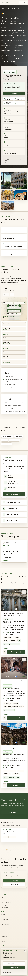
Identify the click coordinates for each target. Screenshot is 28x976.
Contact (3, 941)
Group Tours (4, 917)
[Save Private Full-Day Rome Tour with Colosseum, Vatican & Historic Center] (24, 592)
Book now (15, 718)
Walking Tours (5, 919)
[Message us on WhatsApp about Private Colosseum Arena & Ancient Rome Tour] (4, 718)
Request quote (13, 93)
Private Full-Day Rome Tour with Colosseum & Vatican (13, 833)
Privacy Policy (4, 934)
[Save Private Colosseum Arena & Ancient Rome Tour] (24, 659)
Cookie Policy (4, 936)
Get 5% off (13, 967)
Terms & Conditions (6, 939)
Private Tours (6, 8)
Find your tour (4, 907)
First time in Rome (5, 905)
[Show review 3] (7, 560)
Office (6, 294)
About (2, 900)
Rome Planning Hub (6, 902)
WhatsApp (18, 162)
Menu (24, 2)
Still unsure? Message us (13, 494)
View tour (6, 840)
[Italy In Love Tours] (5, 2)
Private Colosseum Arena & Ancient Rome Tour (12, 682)
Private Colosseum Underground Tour (9, 748)
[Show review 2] (4, 560)
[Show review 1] (3, 560)
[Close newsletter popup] (25, 951)
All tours (3, 914)
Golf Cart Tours (5, 924)
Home (2, 897)
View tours (13, 884)
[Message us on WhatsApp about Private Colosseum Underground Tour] (4, 785)
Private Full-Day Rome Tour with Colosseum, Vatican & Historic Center (13, 615)
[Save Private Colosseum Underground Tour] (24, 725)
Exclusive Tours (5, 927)
